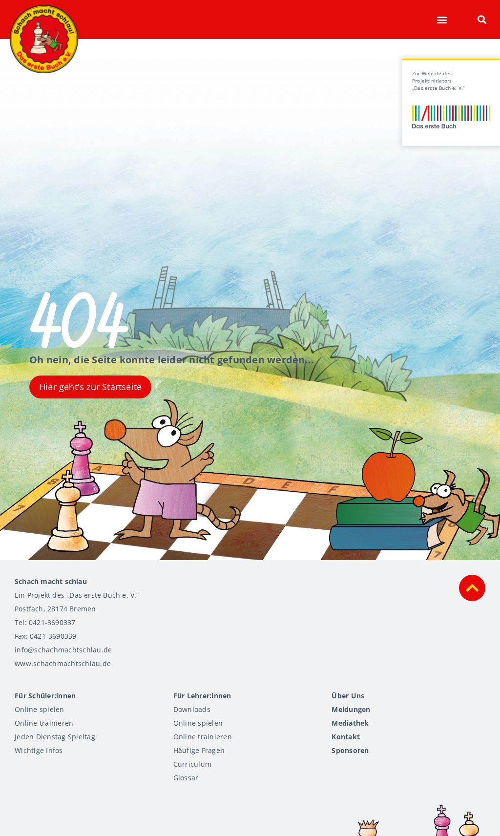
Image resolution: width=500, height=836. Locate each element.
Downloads (191, 709)
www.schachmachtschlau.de (63, 663)
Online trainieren (44, 723)
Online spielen (39, 709)
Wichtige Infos (39, 750)
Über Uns (348, 695)
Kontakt (346, 736)
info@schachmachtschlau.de (63, 649)
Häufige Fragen (199, 750)
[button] (442, 20)
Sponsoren (350, 750)
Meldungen (351, 709)
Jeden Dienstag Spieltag (55, 736)
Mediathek (350, 723)
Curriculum (192, 764)
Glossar (186, 777)
